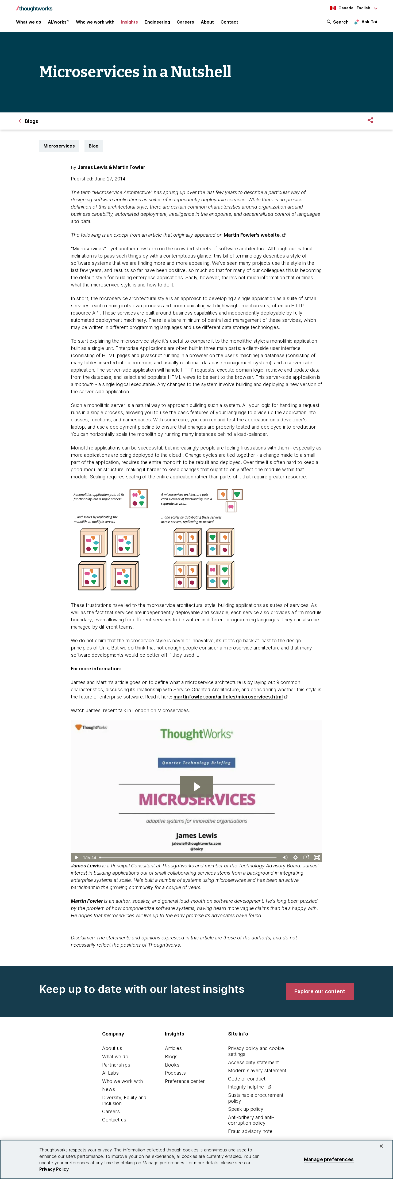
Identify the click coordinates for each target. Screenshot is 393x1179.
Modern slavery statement (257, 1070)
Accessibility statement (253, 1062)
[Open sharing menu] (306, 857)
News (108, 1089)
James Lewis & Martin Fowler (111, 167)
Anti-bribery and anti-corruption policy (251, 1120)
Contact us (114, 1120)
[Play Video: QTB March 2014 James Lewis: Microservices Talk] (196, 787)
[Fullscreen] (316, 857)
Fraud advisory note (250, 1131)
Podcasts (175, 1073)
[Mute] (284, 857)
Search (341, 22)
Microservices (59, 146)
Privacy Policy (54, 1169)
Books (172, 1065)
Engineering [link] (157, 22)
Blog (93, 146)
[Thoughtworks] (34, 6)
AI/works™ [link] (58, 22)
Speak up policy (245, 1109)
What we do (115, 1056)
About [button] (207, 22)
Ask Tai (369, 21)
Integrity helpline (246, 1087)
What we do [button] (28, 22)
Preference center (185, 1081)
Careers (111, 1111)
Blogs (171, 1056)
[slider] (189, 857)
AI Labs (110, 1073)
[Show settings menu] (295, 857)
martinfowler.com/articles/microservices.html (228, 697)
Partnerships (116, 1065)
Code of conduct (246, 1079)
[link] (320, 991)
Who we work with (122, 1081)
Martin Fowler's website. (252, 235)
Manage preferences (329, 1159)
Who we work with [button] (95, 22)
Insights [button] (129, 22)
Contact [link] (229, 22)
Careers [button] (185, 22)
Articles (173, 1048)
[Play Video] (76, 857)
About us (112, 1048)
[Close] (381, 1146)
